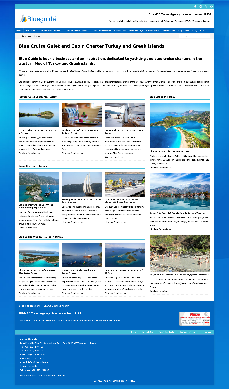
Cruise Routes (152, 31)
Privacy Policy (147, 332)
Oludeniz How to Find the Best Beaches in (171, 151)
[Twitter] (206, 6)
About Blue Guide (166, 332)
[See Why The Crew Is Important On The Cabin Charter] (82, 184)
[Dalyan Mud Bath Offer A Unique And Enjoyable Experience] (180, 253)
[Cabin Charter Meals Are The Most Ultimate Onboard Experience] (125, 184)
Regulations (183, 31)
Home (19, 31)
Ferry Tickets (198, 31)
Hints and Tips (168, 31)
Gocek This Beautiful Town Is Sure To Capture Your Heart (178, 213)
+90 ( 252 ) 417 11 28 (34, 347)
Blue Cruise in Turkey (162, 96)
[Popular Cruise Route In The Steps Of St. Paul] (125, 255)
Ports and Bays (136, 31)
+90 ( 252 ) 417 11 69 (34, 351)
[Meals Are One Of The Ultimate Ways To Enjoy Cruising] (82, 115)
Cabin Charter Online (101, 31)
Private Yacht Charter (50, 31)
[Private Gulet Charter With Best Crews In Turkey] (39, 115)
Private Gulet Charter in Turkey (38, 96)
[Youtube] (211, 6)
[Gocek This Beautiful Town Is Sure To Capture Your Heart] (180, 191)
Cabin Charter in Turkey (76, 31)
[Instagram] (200, 6)
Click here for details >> (29, 153)
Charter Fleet (120, 31)
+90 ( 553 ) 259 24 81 (35, 354)
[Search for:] (194, 36)
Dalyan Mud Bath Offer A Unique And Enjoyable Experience (179, 274)
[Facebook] (195, 6)
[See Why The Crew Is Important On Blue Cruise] (125, 115)
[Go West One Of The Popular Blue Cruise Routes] (82, 255)
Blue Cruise (30, 31)
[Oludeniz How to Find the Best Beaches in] (180, 125)
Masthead (207, 332)
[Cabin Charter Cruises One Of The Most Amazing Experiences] (39, 187)
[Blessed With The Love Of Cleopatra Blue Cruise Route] (39, 255)
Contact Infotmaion (188, 332)
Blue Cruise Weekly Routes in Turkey (41, 236)
